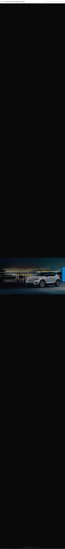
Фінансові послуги (61, 1)
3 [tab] (35, 546)
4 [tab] (40, 546)
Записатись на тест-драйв (23, 279)
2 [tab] (30, 546)
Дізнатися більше (9, 279)
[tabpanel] (32, 276)
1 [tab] (25, 546)
